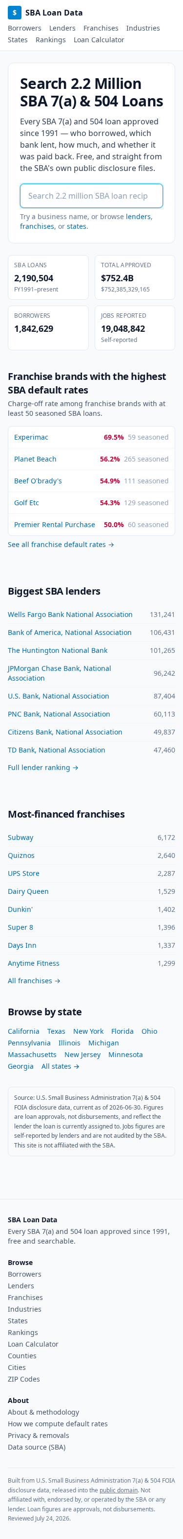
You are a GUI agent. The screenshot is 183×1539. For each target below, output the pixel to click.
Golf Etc (26, 502)
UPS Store (24, 873)
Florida (122, 1031)
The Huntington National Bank (57, 650)
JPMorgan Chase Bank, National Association (59, 673)
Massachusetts (32, 1054)
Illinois (70, 1042)
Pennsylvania (29, 1042)
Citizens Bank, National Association (65, 731)
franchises (37, 226)
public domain (119, 1490)
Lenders (62, 28)
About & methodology (43, 1412)
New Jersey (82, 1054)
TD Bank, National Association (56, 749)
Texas (56, 1031)
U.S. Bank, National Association (58, 696)
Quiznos (21, 855)
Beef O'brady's (38, 480)
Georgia (21, 1066)
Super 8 (20, 927)
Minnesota (125, 1054)
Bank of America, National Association (70, 632)
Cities (17, 1367)
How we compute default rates (58, 1423)
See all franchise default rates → (61, 544)
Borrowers (24, 28)
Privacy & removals (38, 1435)
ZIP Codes (24, 1379)
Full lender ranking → (43, 767)
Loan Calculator (99, 39)
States (18, 39)
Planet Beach (35, 458)
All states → (60, 1066)
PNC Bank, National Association (59, 713)
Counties (22, 1355)
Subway (20, 837)
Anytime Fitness (34, 963)
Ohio (149, 1031)
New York (88, 1031)
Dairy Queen (28, 891)
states (76, 226)
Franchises (101, 28)
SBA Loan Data (48, 12)
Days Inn (22, 945)
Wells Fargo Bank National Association (70, 614)
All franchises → (34, 980)
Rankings (51, 39)
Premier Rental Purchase (54, 524)
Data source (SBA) (36, 1447)
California (24, 1031)
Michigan (103, 1042)
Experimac (31, 437)
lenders (138, 216)
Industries (143, 28)
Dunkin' (20, 909)
